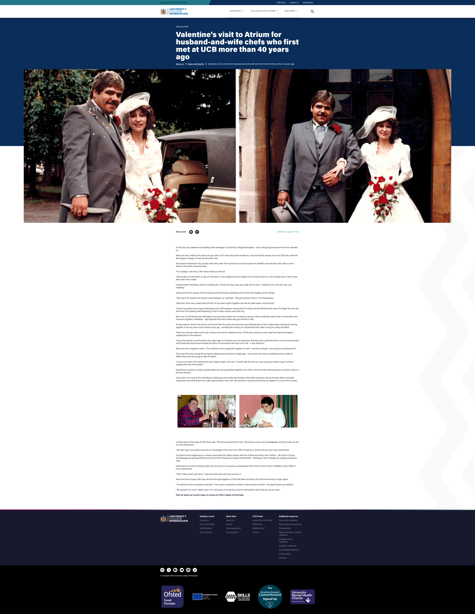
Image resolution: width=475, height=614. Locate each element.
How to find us (206, 532)
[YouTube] (182, 570)
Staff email (257, 524)
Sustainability (285, 528)
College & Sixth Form (263, 10)
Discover (290, 10)
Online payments (233, 528)
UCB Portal (280, 2)
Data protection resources (290, 524)
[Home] (174, 11)
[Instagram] (162, 570)
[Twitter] (169, 570)
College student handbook (286, 540)
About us (180, 64)
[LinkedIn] (188, 570)
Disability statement (287, 545)
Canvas (256, 532)
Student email (259, 528)
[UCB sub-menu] (243, 11)
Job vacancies (232, 532)
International (308, 2)
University (236, 10)
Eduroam (283, 558)
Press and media (207, 524)
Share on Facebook (191, 232)
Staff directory (206, 528)
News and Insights (196, 64)
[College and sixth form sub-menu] (277, 11)
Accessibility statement (289, 549)
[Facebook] (175, 570)
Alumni (229, 524)
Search (312, 11)
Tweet (197, 232)
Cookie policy (285, 553)
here (241, 495)
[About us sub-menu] (296, 11)
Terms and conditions (288, 520)
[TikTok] (195, 570)
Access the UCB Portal (262, 520)
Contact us (294, 2)
